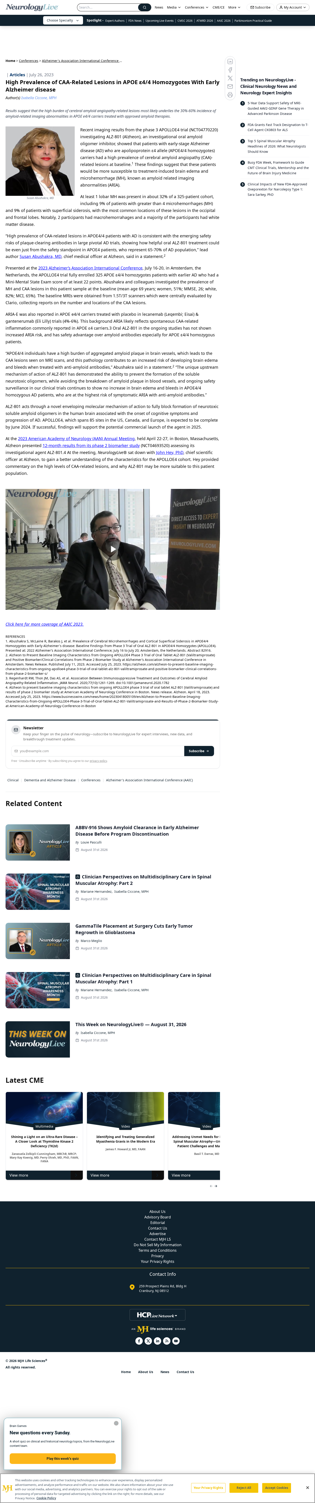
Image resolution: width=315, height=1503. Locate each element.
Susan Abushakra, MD (40, 256)
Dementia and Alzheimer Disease (50, 780)
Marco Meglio (91, 941)
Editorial (157, 1222)
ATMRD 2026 (204, 21)
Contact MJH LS (157, 1239)
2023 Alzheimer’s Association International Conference (90, 268)
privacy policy (98, 761)
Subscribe (196, 751)
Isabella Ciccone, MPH (131, 891)
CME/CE (219, 7)
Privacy (157, 1255)
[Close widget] (116, 1423)
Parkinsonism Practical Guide (253, 21)
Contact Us (157, 1228)
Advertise (157, 1233)
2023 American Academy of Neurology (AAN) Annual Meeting (76, 438)
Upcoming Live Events (160, 21)
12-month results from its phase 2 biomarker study (91, 445)
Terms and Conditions (157, 1250)
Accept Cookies (276, 1488)
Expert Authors (115, 21)
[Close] (308, 1488)
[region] (157, 1488)
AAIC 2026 (224, 21)
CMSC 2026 (185, 21)
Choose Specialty (60, 20)
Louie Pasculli (91, 842)
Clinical (13, 780)
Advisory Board (157, 1217)
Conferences (194, 7)
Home (10, 60)
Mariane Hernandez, (97, 891)
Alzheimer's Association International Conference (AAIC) (149, 780)
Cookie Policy (46, 1498)
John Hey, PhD (169, 452)
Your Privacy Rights (157, 1261)
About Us (157, 1211)
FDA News (135, 21)
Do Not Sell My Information (157, 1244)
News (159, 7)
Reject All (244, 1488)
